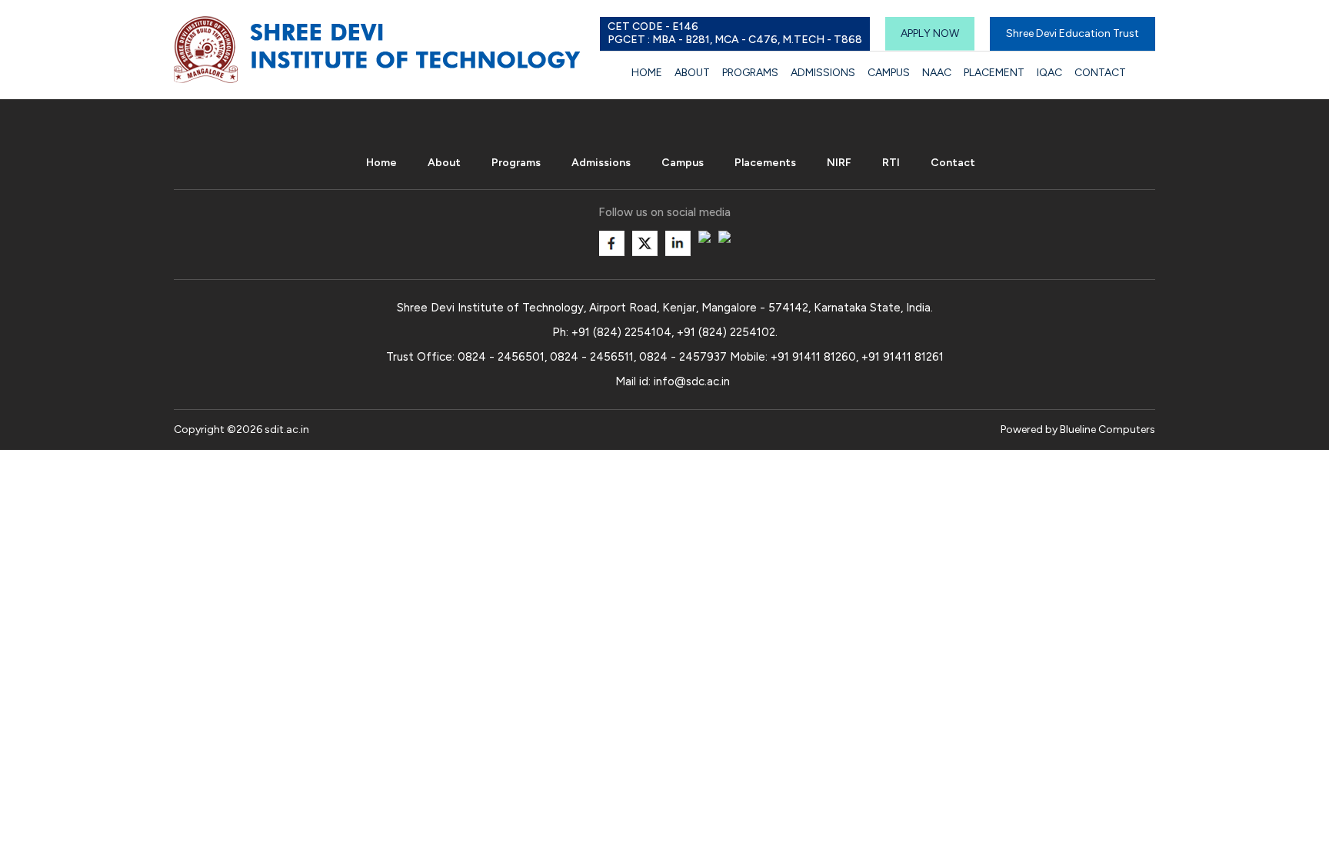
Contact (1100, 72)
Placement (994, 72)
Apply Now (930, 33)
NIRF (839, 162)
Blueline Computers (1107, 429)
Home (646, 72)
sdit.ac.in (287, 429)
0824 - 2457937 (683, 357)
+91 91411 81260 (813, 357)
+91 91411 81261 (902, 357)
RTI (891, 162)
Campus (889, 72)
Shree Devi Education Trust (1072, 33)
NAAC (936, 72)
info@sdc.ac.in (692, 381)
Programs (750, 72)
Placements (765, 162)
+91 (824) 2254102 (726, 332)
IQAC (1049, 72)
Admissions (823, 72)
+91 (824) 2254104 (621, 332)
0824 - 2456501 (501, 357)
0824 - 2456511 (592, 357)
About (692, 72)
